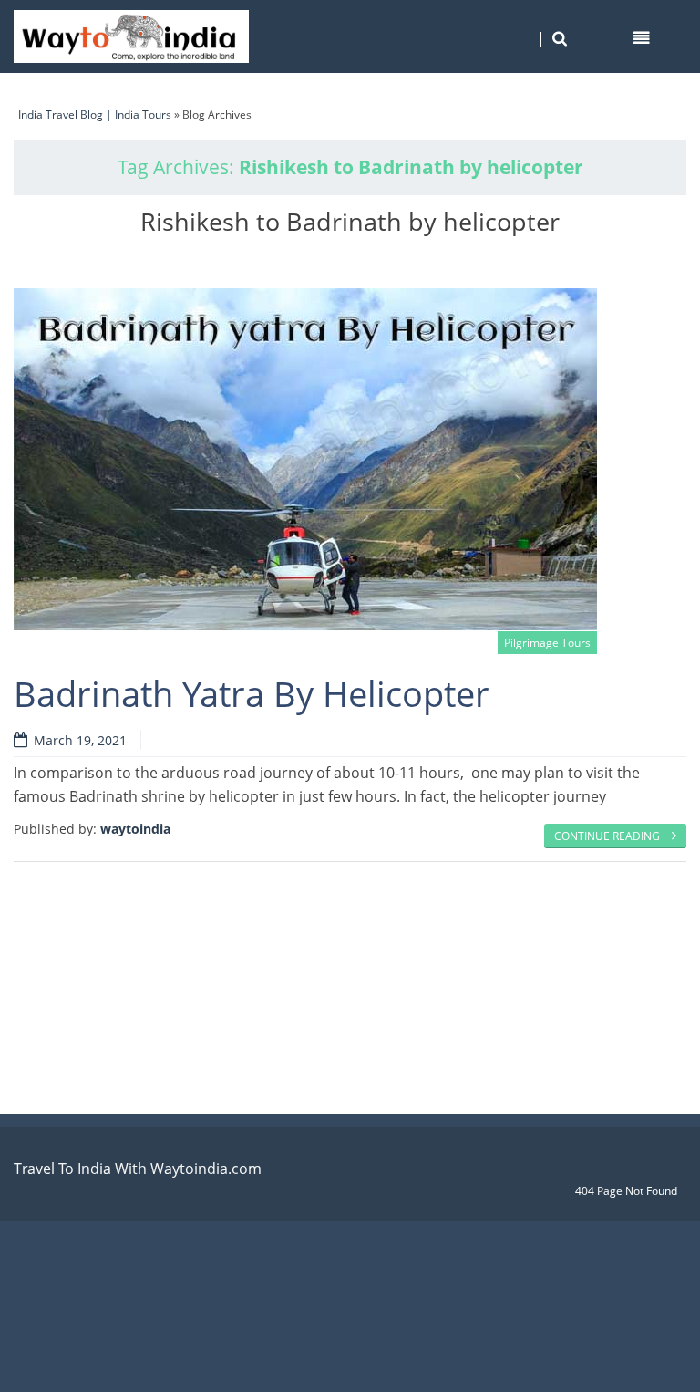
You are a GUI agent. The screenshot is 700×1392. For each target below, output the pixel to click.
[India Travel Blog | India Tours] (131, 36)
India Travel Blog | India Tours (94, 114)
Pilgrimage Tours (547, 642)
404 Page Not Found (626, 1191)
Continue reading (608, 836)
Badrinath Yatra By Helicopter (251, 693)
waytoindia (135, 828)
